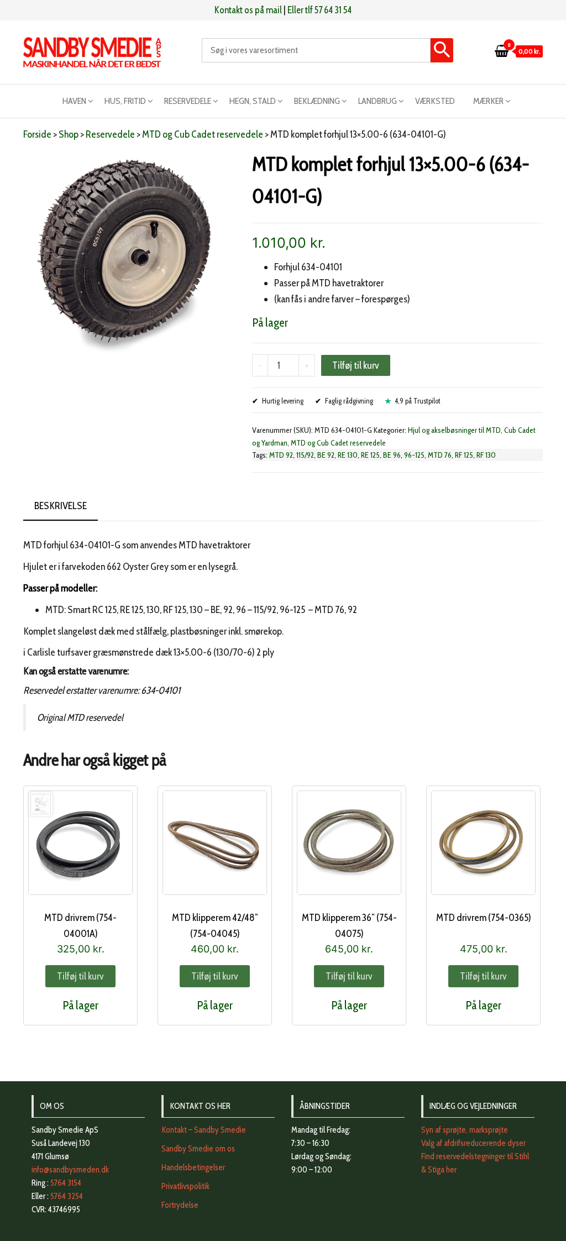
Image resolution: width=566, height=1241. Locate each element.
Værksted (435, 101)
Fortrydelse (179, 1205)
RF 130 (486, 455)
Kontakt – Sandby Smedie (203, 1130)
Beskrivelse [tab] (60, 506)
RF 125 (464, 455)
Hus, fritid (125, 101)
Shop (68, 134)
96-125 (414, 455)
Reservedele (187, 101)
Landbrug (377, 101)
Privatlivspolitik (185, 1186)
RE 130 (348, 455)
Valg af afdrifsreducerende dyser (473, 1143)
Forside (37, 134)
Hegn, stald (252, 101)
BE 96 (392, 455)
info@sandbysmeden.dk (70, 1170)
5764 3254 (66, 1196)
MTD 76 (440, 455)
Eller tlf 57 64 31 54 (319, 9)
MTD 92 (281, 455)
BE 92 (325, 455)
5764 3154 (65, 1183)
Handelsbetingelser (193, 1167)
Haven (74, 101)
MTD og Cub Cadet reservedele (202, 134)
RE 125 (370, 455)
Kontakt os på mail (248, 9)
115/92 (305, 455)
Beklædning (317, 101)
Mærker (488, 101)
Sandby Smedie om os (198, 1149)
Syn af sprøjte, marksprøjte (464, 1130)
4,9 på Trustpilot (418, 400)
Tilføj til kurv (355, 365)
